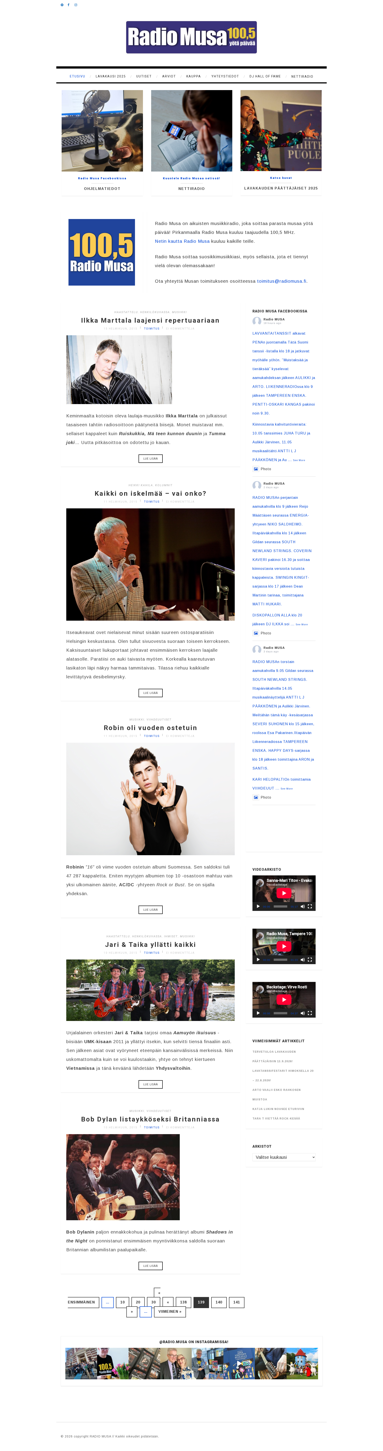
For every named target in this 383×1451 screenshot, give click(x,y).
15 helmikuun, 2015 (120, 328)
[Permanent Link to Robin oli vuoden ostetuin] (150, 853)
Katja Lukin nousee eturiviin (278, 1109)
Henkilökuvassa (155, 312)
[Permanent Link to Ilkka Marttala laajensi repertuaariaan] (119, 402)
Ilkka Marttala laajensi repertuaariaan (150, 320)
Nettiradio (302, 76)
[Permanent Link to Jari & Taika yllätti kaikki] (150, 1019)
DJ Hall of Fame (265, 76)
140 (219, 1302)
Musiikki (179, 312)
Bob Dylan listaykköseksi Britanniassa (150, 1119)
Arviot (169, 76)
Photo (266, 469)
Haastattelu (126, 312)
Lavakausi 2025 (111, 76)
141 (236, 1302)
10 (122, 1302)
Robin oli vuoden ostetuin (150, 728)
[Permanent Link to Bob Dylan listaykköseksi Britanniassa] (123, 1218)
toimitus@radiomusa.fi (281, 281)
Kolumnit (164, 485)
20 (138, 1302)
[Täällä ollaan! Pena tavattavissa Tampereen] (207, 1364)
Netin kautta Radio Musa (182, 241)
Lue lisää (150, 458)
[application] (284, 893)
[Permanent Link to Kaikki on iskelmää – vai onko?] (150, 619)
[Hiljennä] (303, 906)
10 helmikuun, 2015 (120, 952)
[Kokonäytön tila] (310, 906)
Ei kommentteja (180, 328)
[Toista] (258, 906)
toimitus (152, 328)
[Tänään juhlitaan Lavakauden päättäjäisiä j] (144, 1364)
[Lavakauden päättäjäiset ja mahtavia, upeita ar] (81, 1364)
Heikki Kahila (141, 485)
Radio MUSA (274, 319)
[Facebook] (71, 4)
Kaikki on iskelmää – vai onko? (151, 493)
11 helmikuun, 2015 (120, 501)
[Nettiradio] (64, 4)
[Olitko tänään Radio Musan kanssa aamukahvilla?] (302, 1364)
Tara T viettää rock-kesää (276, 1118)
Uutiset (144, 76)
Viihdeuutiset (159, 719)
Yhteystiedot (225, 76)
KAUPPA (193, 76)
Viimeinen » (170, 1311)
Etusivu (77, 76)
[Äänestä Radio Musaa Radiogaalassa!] (113, 1364)
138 (183, 1302)
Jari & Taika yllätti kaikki (150, 944)
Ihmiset (171, 936)
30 (153, 1302)
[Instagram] (77, 4)
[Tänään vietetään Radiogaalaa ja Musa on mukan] (176, 1364)
